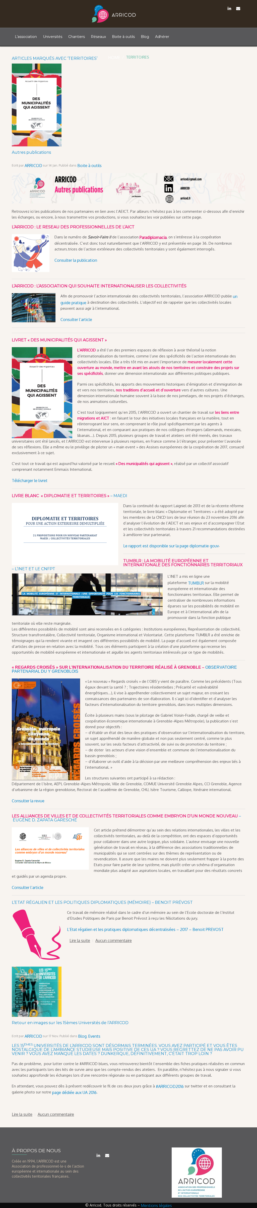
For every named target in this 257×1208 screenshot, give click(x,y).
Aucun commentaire (113, 940)
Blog (145, 36)
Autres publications (31, 152)
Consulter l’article (76, 319)
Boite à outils (123, 36)
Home (114, 57)
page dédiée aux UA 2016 (74, 1092)
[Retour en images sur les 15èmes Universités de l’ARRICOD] (36, 969)
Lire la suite (80, 940)
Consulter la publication (75, 259)
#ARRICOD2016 (170, 1086)
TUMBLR (196, 582)
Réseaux (98, 36)
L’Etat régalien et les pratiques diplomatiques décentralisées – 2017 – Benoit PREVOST (145, 929)
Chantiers (76, 36)
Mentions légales (156, 1205)
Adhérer (162, 36)
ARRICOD (33, 165)
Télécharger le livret (29, 480)
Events (94, 1036)
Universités (52, 36)
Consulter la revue (28, 800)
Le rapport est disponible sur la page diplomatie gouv (171, 545)
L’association (26, 36)
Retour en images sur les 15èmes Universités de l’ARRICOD (70, 1023)
